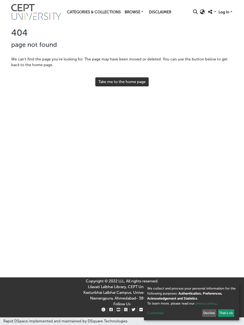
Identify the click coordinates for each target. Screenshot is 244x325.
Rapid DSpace (15, 321)
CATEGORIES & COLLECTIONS (94, 12)
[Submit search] (195, 12)
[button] (202, 12)
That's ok (226, 313)
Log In (224, 12)
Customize (155, 313)
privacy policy (205, 303)
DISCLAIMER (160, 12)
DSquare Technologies (107, 321)
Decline (209, 313)
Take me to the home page (122, 81)
